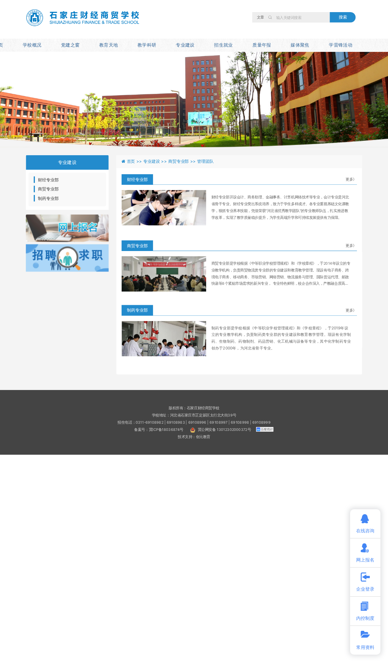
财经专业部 (48, 179)
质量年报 (261, 44)
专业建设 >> (155, 161)
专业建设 (185, 44)
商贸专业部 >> (182, 161)
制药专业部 (48, 198)
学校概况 (32, 44)
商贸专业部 (48, 189)
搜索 (343, 17)
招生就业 (223, 44)
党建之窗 (70, 44)
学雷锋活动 (340, 44)
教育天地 (108, 44)
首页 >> (135, 161)
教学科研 (147, 44)
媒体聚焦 (300, 44)
